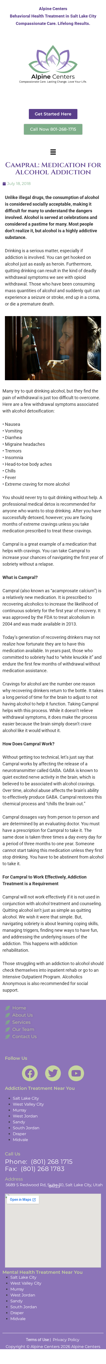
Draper (19, 1133)
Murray (19, 1110)
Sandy (19, 1122)
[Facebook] (30, 1073)
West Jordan (25, 1116)
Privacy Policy (66, 1339)
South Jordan (26, 1128)
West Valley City (28, 1104)
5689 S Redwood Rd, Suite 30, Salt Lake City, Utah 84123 (54, 1186)
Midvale (20, 1139)
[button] (53, 152)
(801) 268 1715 (52, 1161)
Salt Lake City (26, 1098)
